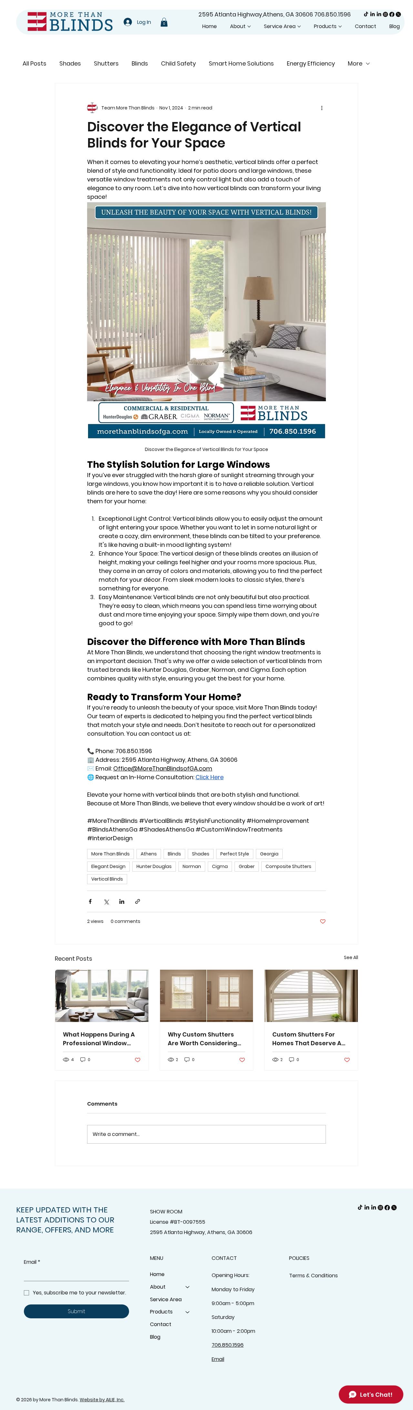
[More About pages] (249, 26)
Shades (70, 63)
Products (161, 1311)
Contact (160, 1324)
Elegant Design (108, 866)
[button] (164, 22)
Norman (192, 866)
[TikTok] (366, 14)
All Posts (34, 63)
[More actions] (322, 108)
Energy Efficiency (311, 63)
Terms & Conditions (313, 1275)
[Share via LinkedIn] (122, 901)
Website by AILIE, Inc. (102, 1399)
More (355, 63)
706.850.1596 (332, 14)
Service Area (166, 1299)
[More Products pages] (340, 26)
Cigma (220, 866)
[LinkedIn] (372, 14)
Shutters (106, 63)
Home (157, 1274)
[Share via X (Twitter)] (106, 901)
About (158, 1287)
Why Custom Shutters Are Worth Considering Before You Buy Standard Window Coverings (206, 1038)
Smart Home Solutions (241, 63)
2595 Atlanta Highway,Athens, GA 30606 (256, 14)
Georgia (269, 854)
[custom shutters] (206, 996)
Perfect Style (234, 854)
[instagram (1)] (385, 14)
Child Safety (178, 63)
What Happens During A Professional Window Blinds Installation (99, 1038)
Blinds (140, 63)
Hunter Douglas (154, 866)
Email (32, 1262)
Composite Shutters (288, 866)
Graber (247, 866)
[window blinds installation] (101, 996)
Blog (155, 1337)
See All (351, 957)
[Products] (188, 1312)
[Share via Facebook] (90, 901)
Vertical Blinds (107, 879)
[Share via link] (138, 901)
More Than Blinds (110, 854)
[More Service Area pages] (299, 26)
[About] (188, 1287)
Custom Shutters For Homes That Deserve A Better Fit (306, 1038)
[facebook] (392, 14)
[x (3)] (398, 14)
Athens (149, 854)
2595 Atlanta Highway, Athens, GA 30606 (201, 1232)
